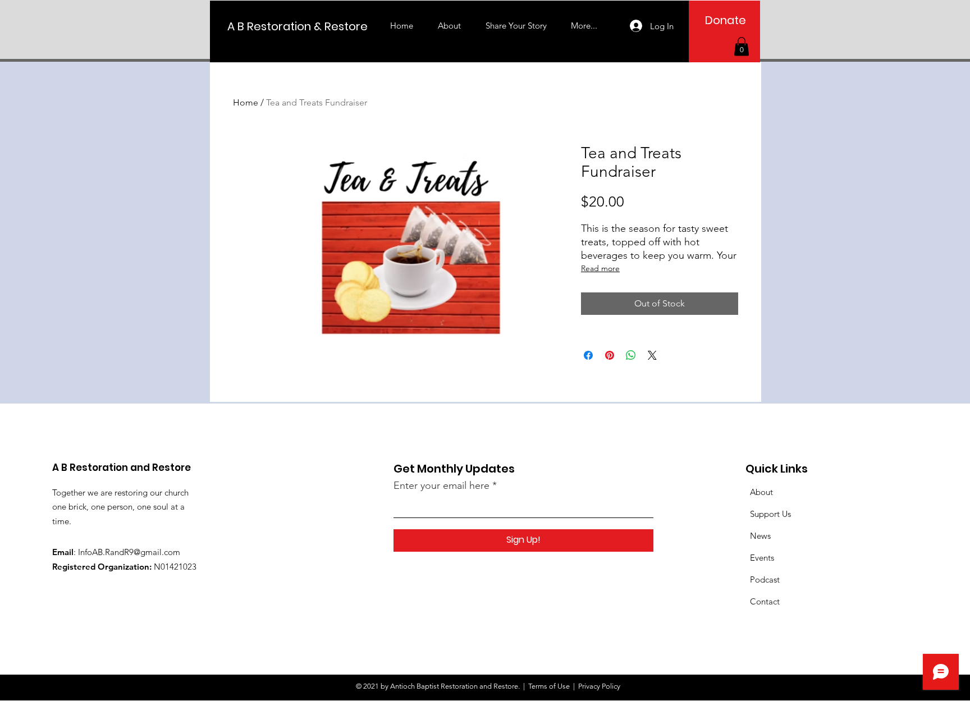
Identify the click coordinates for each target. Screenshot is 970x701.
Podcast (765, 579)
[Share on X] (652, 355)
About (761, 492)
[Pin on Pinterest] (609, 355)
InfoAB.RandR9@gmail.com (129, 552)
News (760, 535)
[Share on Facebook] (588, 355)
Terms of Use (549, 686)
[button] (741, 46)
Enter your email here (441, 485)
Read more (600, 268)
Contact (765, 601)
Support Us (770, 513)
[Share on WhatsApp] (631, 355)
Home (245, 102)
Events (762, 557)
